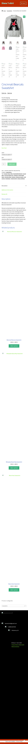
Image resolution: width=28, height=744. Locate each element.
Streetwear (7, 178)
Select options (14, 346)
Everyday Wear (8, 177)
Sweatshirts (9, 10)
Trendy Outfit (14, 178)
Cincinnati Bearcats (8, 175)
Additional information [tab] (7, 190)
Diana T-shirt (8, 3)
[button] (24, 17)
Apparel (6, 173)
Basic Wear (10, 173)
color (3, 152)
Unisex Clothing (21, 178)
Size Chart (4, 148)
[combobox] (14, 606)
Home (4, 10)
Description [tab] (4, 185)
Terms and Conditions (10, 741)
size (3, 157)
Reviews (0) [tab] (4, 194)
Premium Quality (19, 177)
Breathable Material (17, 173)
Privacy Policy (15, 644)
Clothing (16, 175)
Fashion (13, 177)
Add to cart (12, 164)
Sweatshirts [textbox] (13, 606)
